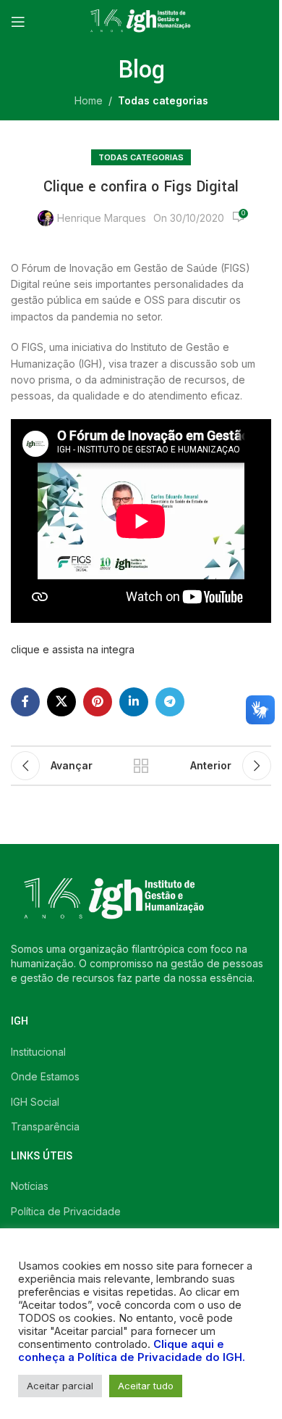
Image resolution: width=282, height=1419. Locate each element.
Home (88, 100)
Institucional (38, 1052)
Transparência (45, 1126)
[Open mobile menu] (18, 21)
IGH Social (35, 1102)
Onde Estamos (45, 1076)
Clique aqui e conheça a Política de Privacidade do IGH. (131, 1351)
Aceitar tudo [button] (146, 1385)
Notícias (29, 1186)
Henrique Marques (101, 218)
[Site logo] (141, 21)
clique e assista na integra (72, 649)
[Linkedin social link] (133, 701)
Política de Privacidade (66, 1211)
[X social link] (61, 701)
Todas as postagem (141, 765)
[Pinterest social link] (97, 701)
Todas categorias (163, 100)
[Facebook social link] (25, 701)
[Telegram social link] (169, 701)
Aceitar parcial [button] (60, 1385)
